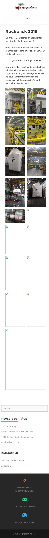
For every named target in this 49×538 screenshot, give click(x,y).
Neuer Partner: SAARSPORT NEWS (18, 431)
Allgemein (6, 465)
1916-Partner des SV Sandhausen (17, 437)
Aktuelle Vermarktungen (12, 460)
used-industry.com (10, 442)
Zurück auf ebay (8, 426)
